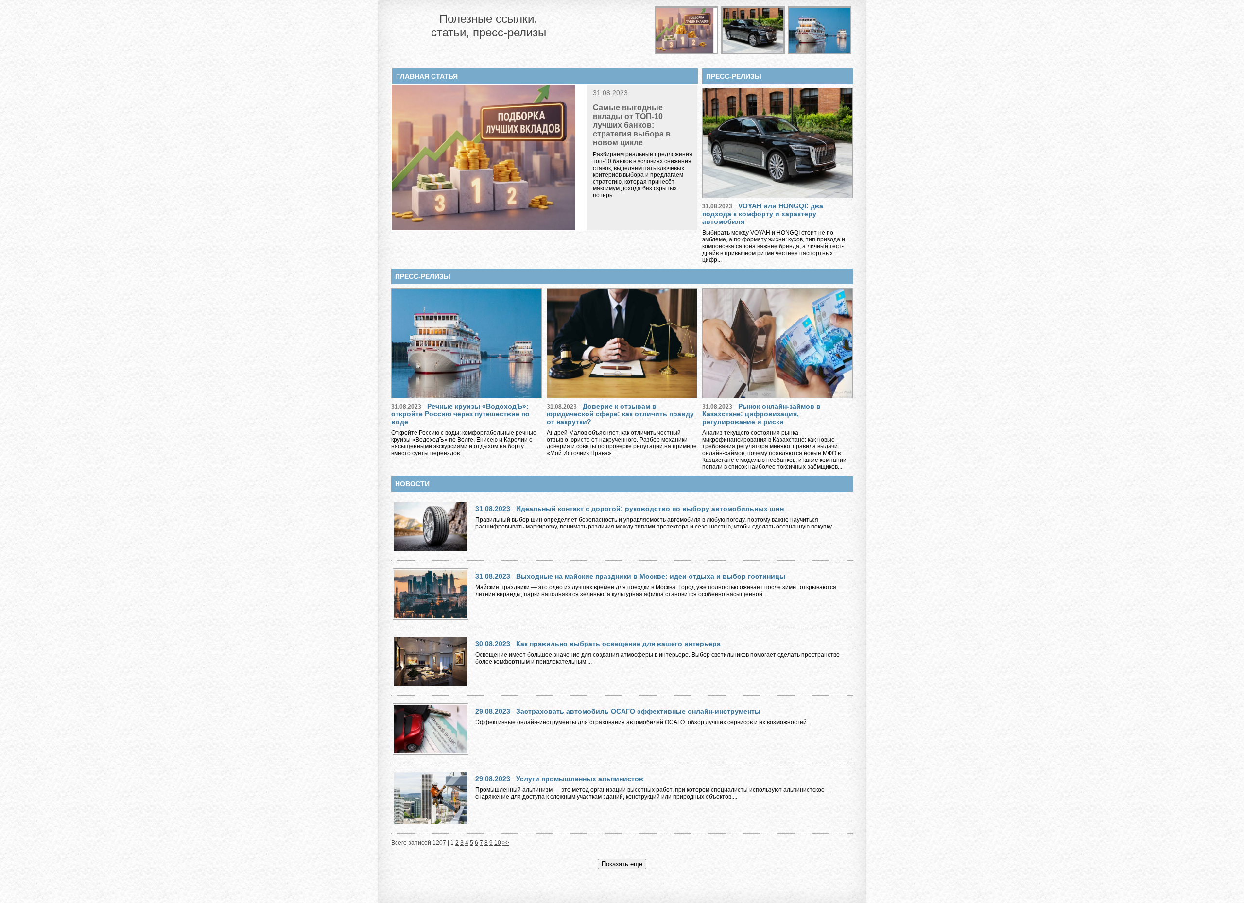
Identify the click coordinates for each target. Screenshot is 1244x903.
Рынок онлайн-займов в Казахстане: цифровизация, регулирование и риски (761, 414)
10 (497, 842)
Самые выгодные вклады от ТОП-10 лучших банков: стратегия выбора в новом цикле (632, 125)
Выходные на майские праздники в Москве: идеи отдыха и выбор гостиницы (650, 576)
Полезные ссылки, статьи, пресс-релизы (488, 25)
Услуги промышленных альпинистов (579, 779)
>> (505, 842)
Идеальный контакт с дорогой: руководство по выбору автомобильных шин (650, 508)
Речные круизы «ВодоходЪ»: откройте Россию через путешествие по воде (460, 414)
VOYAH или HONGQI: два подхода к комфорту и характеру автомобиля (762, 213)
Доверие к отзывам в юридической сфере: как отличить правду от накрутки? (620, 414)
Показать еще (622, 864)
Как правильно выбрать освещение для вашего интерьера (618, 643)
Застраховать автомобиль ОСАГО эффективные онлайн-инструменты (638, 711)
